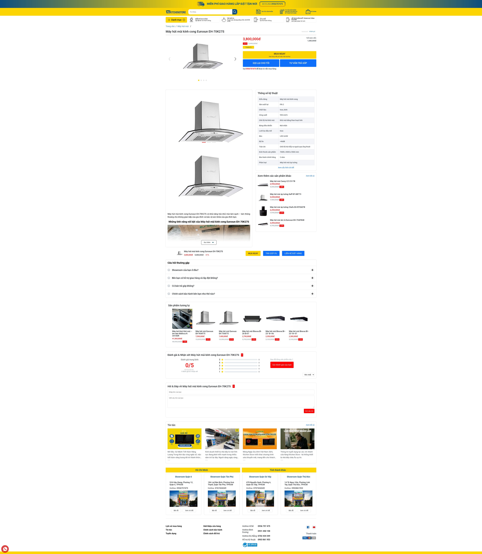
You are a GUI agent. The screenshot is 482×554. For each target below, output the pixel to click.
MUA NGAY (253, 253)
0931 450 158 (264, 531)
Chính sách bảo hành (212, 530)
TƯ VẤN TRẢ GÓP (298, 63)
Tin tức (169, 530)
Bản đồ (176, 510)
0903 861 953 (264, 539)
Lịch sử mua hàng (174, 526)
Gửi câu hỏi (309, 411)
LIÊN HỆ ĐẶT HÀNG (293, 253)
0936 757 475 (264, 526)
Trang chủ (170, 26)
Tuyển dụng (171, 533)
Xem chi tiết (189, 510)
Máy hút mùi (183, 26)
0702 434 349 (264, 536)
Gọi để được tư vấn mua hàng (259, 69)
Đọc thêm (207, 242)
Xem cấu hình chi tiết (286, 168)
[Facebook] (308, 527)
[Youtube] (314, 527)
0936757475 (277, 4)
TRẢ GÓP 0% (271, 253)
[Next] (235, 59)
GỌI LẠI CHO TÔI (261, 63)
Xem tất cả (310, 176)
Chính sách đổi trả (211, 533)
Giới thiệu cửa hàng (212, 526)
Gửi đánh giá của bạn (282, 365)
